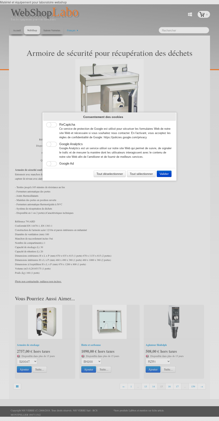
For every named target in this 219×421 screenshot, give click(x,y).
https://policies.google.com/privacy (125, 137)
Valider (164, 174)
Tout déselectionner (109, 174)
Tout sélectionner (141, 174)
